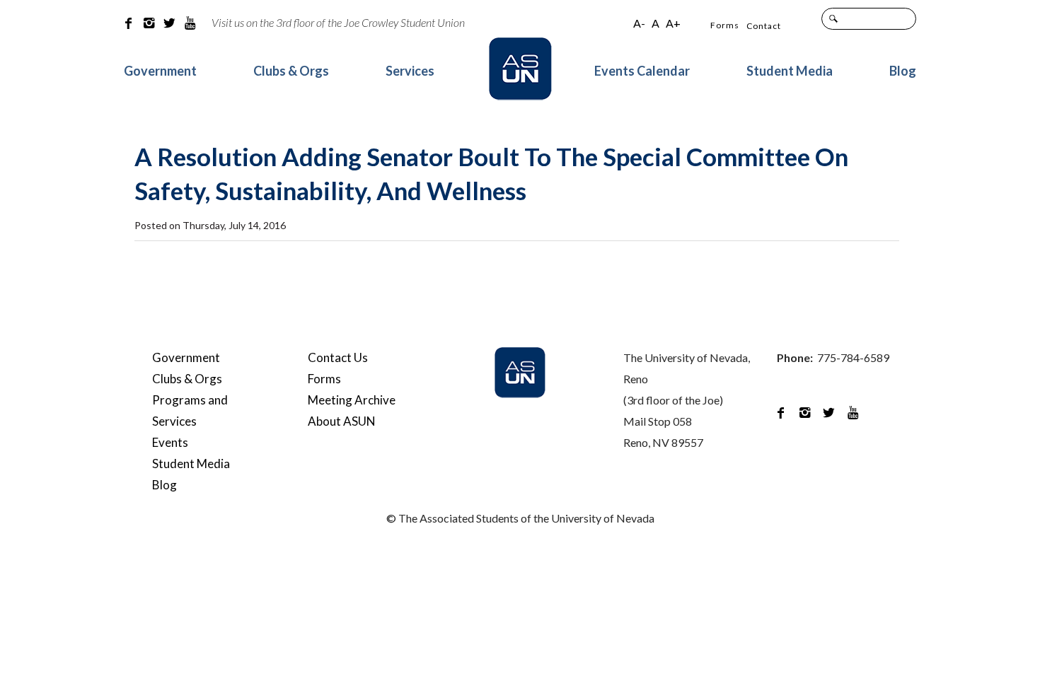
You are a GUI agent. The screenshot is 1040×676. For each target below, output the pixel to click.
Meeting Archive (351, 399)
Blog (902, 70)
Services (410, 70)
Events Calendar (642, 70)
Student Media (789, 70)
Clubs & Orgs (291, 70)
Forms (724, 25)
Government (160, 70)
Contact (763, 26)
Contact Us (338, 357)
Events (170, 442)
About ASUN (342, 421)
